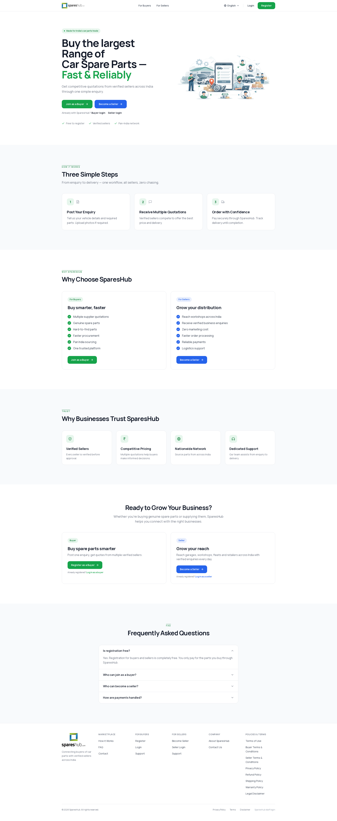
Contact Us (215, 747)
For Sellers (163, 5)
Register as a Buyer (83, 565)
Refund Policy (253, 774)
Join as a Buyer (75, 104)
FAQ (100, 747)
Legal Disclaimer (255, 793)
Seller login (115, 112)
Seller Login (178, 747)
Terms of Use (253, 741)
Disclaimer (245, 809)
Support (140, 753)
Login (250, 5)
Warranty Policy (254, 787)
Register (266, 5)
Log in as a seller (203, 576)
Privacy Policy (253, 768)
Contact (103, 753)
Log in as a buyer (94, 572)
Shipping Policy (254, 781)
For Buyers (144, 5)
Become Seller (180, 741)
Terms (233, 809)
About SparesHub (219, 741)
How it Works (106, 741)
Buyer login (98, 112)
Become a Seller (108, 104)
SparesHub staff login (265, 809)
